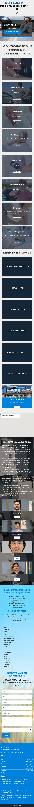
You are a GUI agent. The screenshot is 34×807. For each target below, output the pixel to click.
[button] (17, 9)
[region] (17, 28)
